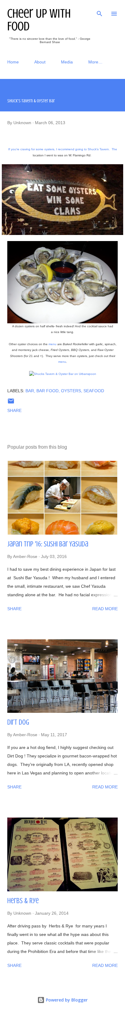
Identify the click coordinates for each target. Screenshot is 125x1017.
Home (13, 62)
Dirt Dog (18, 722)
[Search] (99, 11)
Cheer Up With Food (39, 19)
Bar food (47, 390)
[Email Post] (11, 403)
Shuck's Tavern (98, 149)
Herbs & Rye (23, 901)
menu (52, 344)
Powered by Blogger (66, 1000)
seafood (93, 390)
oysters (71, 390)
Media (67, 62)
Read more (105, 608)
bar (29, 390)
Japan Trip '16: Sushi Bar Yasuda (47, 544)
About (40, 62)
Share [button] (14, 410)
